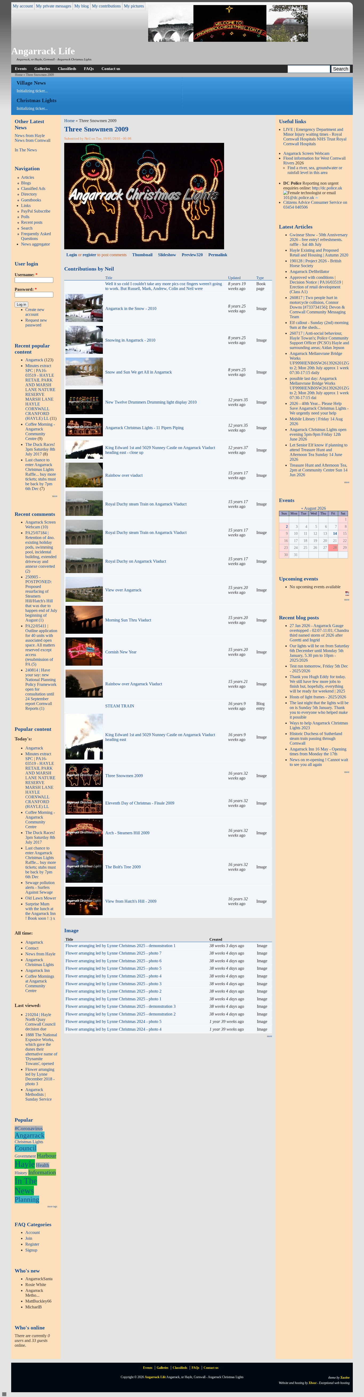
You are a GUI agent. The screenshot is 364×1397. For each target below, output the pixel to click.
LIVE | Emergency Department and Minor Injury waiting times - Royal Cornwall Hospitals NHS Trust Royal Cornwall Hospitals (314, 136)
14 (335, 533)
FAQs (89, 68)
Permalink (217, 254)
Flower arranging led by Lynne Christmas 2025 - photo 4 (113, 976)
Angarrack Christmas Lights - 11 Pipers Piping (144, 427)
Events (21, 68)
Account (32, 1232)
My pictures (134, 6)
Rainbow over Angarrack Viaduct (133, 684)
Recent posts (31, 222)
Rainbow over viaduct (124, 475)
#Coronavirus (29, 1128)
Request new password (36, 322)
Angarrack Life (43, 51)
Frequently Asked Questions (36, 236)
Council (26, 1148)
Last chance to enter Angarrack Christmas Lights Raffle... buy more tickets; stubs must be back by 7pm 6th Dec (40, 474)
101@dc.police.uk (298, 197)
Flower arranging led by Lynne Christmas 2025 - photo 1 (113, 999)
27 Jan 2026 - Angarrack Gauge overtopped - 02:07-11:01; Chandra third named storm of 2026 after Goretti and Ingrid (319, 632)
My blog (81, 6)
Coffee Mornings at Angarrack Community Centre (39, 983)
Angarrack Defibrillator (309, 271)
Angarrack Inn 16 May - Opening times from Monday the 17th (318, 751)
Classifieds (67, 68)
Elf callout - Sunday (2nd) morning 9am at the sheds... (319, 325)
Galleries (42, 68)
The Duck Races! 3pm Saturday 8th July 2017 (40, 449)
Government (25, 1156)
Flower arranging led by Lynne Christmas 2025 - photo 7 (113, 953)
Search (27, 228)
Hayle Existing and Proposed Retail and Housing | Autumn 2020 (319, 252)
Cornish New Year (120, 652)
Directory (29, 194)
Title (108, 278)
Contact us (111, 68)
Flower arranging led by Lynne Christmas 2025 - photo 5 (113, 968)
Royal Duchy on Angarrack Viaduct (135, 561)
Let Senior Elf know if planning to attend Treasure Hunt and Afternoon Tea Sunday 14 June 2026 (318, 452)
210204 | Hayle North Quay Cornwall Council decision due (40, 1021)
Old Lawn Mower (40, 898)
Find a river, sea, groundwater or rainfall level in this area (315, 170)
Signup (31, 1250)
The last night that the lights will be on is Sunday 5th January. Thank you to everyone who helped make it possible (319, 709)
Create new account (35, 312)
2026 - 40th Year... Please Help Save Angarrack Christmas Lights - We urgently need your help (319, 408)
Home (19, 75)
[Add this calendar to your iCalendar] (347, 594)
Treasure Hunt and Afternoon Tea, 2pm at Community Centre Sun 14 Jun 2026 (318, 470)
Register (32, 1244)
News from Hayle (30, 135)
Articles (27, 177)
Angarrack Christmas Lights (39, 962)
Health (42, 1165)
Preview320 (192, 254)
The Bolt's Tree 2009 (123, 867)
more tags (52, 1206)
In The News (26, 150)
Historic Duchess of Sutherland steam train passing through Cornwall (316, 738)
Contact (31, 948)
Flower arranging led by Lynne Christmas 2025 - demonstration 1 (121, 945)
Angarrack (34, 360)
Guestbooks (31, 200)
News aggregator (35, 244)
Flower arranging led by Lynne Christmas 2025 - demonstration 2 (121, 1014)
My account (23, 6)
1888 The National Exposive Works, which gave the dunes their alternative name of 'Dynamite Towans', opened (41, 1049)
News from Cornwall (32, 140)
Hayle (25, 1164)
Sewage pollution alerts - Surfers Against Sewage (40, 887)
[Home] (228, 40)
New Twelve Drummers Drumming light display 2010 (151, 402)
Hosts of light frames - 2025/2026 (318, 697)
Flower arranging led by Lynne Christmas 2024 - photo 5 (113, 1021)
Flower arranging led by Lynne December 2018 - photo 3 (40, 1076)
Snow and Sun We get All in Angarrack (138, 372)
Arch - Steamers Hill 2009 (127, 833)
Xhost (312, 1383)
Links (26, 205)
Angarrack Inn (37, 970)
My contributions (106, 6)
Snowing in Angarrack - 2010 (130, 340)
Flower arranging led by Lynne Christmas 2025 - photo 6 (113, 961)
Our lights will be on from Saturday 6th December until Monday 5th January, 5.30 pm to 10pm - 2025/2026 (319, 653)
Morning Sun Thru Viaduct (128, 620)
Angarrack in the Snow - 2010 (130, 308)
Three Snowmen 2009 (124, 775)
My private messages (53, 6)
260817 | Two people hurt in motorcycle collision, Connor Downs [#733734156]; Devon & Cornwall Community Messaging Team (318, 307)
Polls (25, 216)
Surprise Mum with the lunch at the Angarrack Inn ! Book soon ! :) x (40, 911)
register (89, 254)
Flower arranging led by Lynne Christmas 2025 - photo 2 (113, 991)
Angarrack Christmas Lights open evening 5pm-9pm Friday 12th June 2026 (318, 434)
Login (71, 254)
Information (42, 1172)
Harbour (46, 1155)
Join (28, 1238)
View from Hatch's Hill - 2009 (130, 901)
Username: (26, 274)
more (54, 496)
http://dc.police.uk (327, 188)
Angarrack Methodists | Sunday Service (38, 1094)
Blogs (26, 183)
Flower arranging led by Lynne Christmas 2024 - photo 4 (113, 1029)
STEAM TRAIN (119, 706)
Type (260, 278)
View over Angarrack (123, 590)
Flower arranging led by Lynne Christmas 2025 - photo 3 (113, 983)
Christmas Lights (29, 1141)
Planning (27, 1199)
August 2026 (315, 508)
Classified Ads (33, 188)
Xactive (345, 1377)
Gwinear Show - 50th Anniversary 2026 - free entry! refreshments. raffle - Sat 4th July (319, 240)
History (21, 1173)
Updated (234, 278)
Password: (26, 289)
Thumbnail (142, 254)
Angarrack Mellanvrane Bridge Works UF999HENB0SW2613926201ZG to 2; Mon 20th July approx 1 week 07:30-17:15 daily (319, 363)
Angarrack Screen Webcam (306, 153)
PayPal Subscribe (35, 211)
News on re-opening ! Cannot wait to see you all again (319, 762)
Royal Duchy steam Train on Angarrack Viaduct (146, 504)
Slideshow (167, 254)
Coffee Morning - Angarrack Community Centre (40, 431)
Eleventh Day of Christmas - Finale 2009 (139, 803)
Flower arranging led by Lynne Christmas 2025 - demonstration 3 (121, 1006)
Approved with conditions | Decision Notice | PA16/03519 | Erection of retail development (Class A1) (316, 284)
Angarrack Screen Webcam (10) (40, 524)
